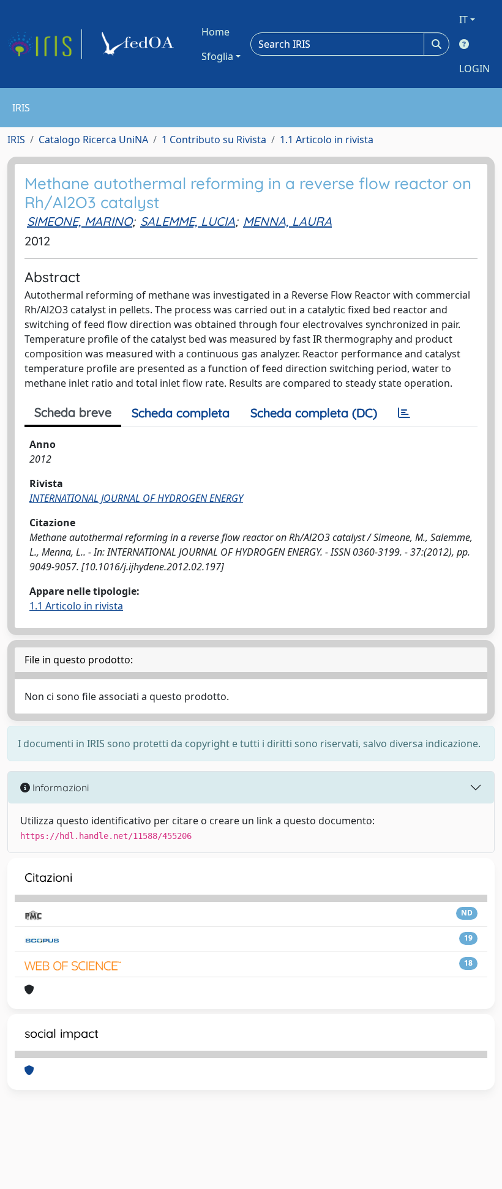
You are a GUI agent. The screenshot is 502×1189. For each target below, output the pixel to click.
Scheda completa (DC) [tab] (313, 412)
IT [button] (463, 19)
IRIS (16, 139)
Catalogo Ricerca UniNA (93, 139)
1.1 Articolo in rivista (326, 139)
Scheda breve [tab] (72, 412)
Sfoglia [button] (217, 56)
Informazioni (59, 787)
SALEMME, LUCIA (187, 221)
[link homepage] (44, 44)
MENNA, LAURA (287, 221)
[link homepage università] (139, 44)
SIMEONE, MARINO (79, 221)
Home (215, 32)
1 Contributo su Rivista (214, 139)
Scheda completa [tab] (181, 412)
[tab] (404, 413)
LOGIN (474, 68)
